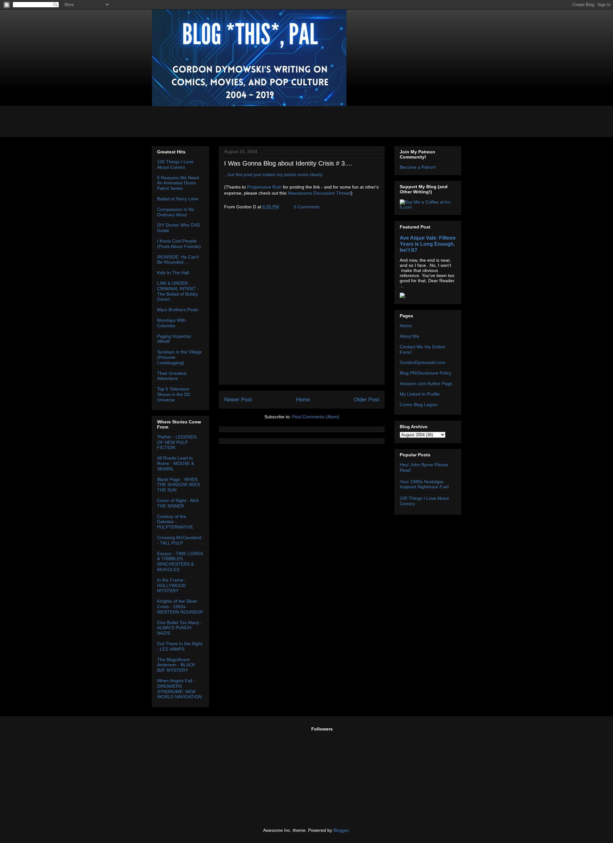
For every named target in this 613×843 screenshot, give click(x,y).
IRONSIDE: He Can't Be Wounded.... (178, 259)
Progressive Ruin (264, 186)
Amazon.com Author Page (426, 383)
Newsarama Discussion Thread (319, 193)
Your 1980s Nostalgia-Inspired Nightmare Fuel (424, 484)
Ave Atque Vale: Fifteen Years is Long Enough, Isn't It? (428, 244)
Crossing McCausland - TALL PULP (179, 540)
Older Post (366, 400)
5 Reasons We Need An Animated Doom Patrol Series (178, 183)
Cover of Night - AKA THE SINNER (177, 503)
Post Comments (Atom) (315, 416)
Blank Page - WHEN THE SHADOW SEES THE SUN (178, 485)
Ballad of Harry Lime (177, 198)
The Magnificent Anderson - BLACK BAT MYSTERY (176, 665)
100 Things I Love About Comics (175, 164)
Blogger (341, 830)
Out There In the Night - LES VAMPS (179, 646)
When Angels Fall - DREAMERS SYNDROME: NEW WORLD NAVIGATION (179, 688)
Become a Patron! (418, 167)
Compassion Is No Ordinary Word (175, 212)
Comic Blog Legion (419, 404)
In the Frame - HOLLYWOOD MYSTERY (171, 585)
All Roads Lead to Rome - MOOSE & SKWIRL (175, 463)
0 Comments (307, 206)
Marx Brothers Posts (177, 309)
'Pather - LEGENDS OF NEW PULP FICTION (177, 442)
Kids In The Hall (173, 272)
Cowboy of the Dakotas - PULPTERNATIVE (175, 522)
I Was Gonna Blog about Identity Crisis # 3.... (288, 163)
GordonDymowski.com (422, 362)
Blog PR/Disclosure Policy (425, 372)
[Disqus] (301, 299)
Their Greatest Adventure (171, 376)
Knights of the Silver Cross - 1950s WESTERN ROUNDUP (180, 607)
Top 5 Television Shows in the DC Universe (174, 394)
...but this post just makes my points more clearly (273, 174)
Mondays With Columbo (171, 323)
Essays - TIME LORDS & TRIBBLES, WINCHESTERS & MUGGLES (180, 561)
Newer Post (238, 400)
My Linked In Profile (420, 394)
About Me (409, 336)
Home (303, 400)
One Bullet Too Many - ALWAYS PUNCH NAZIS (179, 628)
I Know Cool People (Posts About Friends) (179, 243)
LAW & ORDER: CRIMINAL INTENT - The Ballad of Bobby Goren (178, 291)
